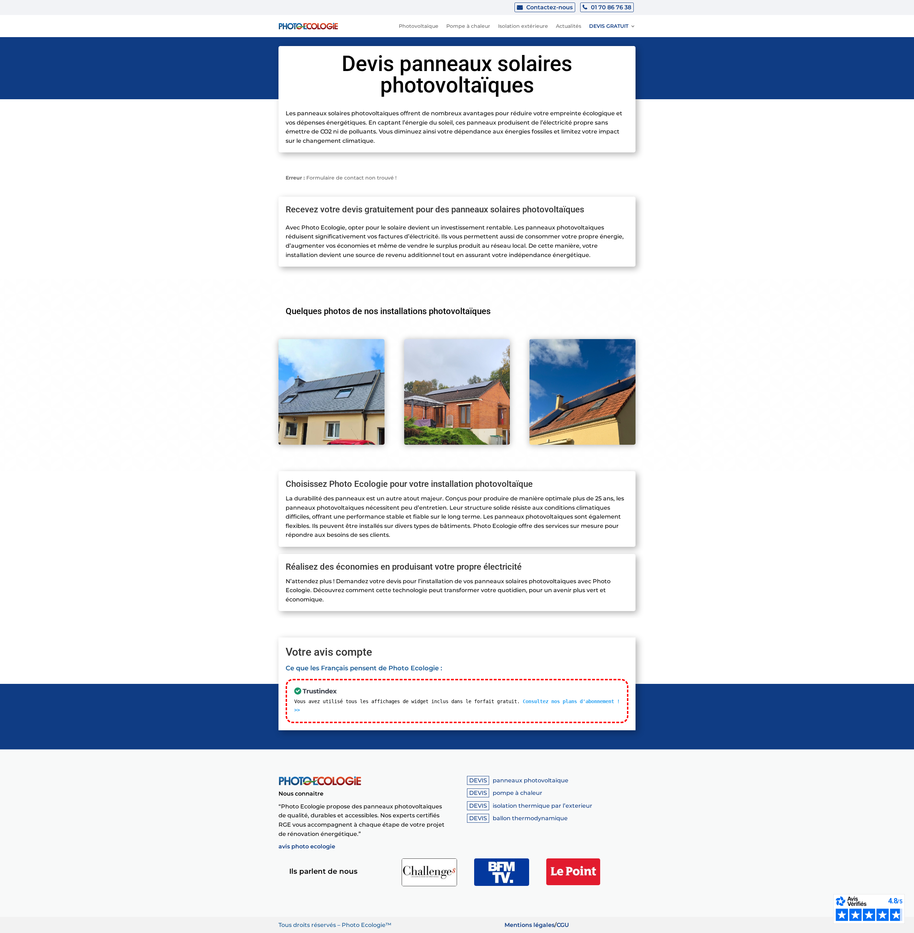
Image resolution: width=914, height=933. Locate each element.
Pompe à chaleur (468, 26)
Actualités (568, 26)
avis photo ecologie (306, 846)
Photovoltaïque (418, 26)
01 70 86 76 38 (611, 7)
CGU (563, 925)
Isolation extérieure (523, 26)
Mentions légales (529, 925)
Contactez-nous (549, 7)
